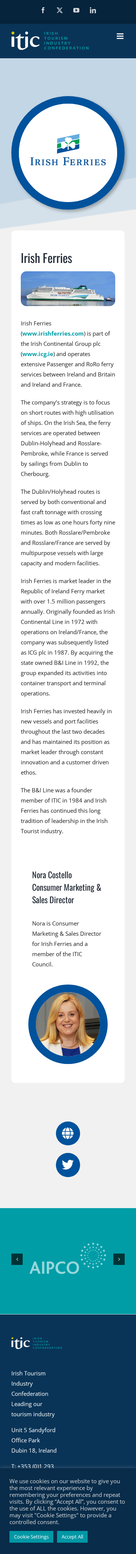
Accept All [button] (72, 1536)
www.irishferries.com (53, 333)
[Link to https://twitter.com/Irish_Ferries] (68, 1165)
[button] (17, 1259)
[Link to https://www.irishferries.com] (68, 1133)
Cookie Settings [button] (31, 1536)
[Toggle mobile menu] (121, 36)
